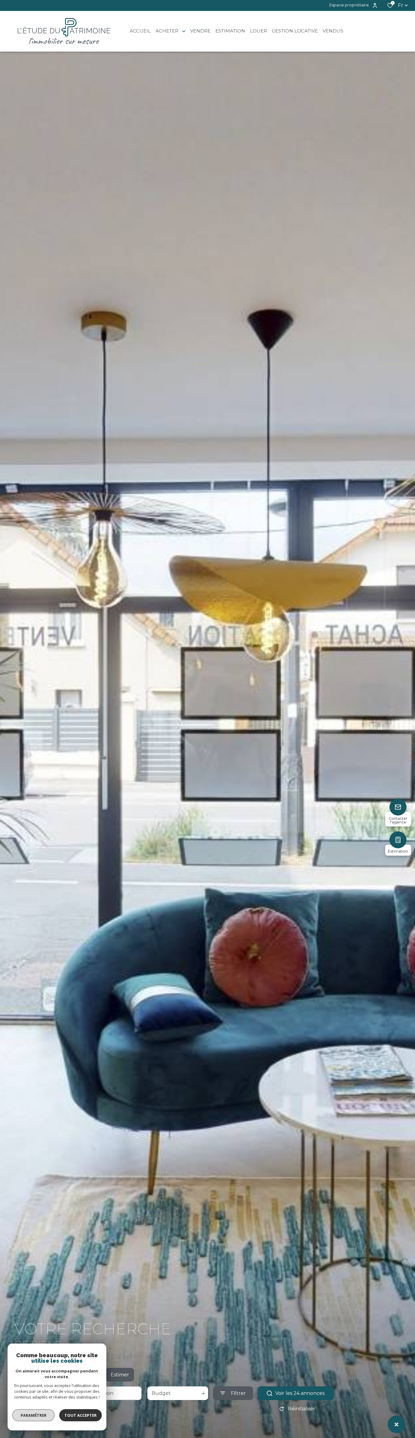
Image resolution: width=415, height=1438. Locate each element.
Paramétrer (33, 1415)
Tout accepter (80, 1415)
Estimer (120, 1375)
